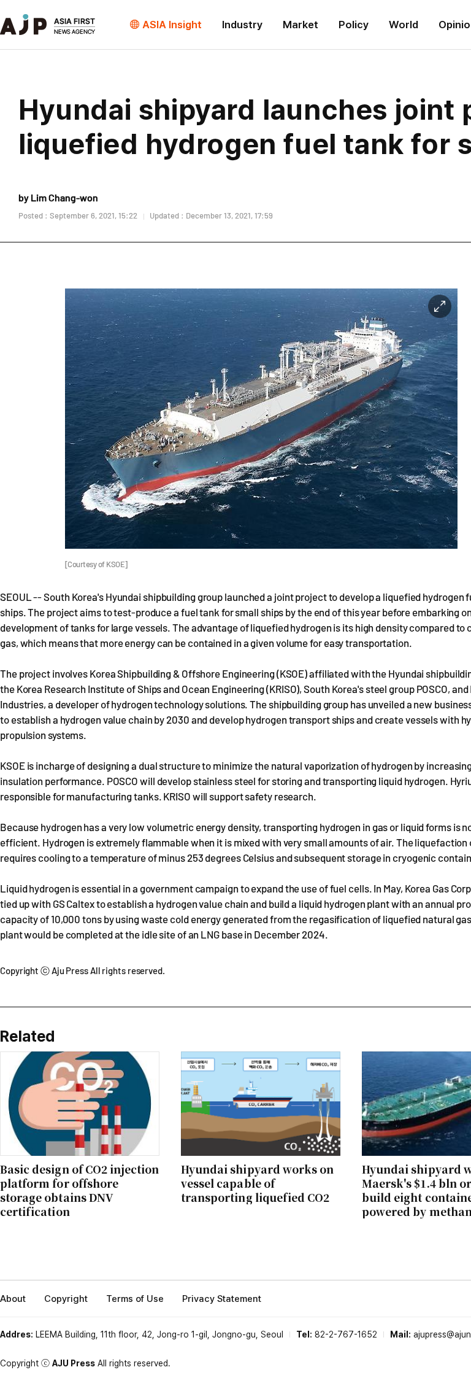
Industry (242, 24)
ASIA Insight (172, 24)
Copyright (66, 1298)
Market (300, 24)
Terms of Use (135, 1298)
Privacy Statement (221, 1298)
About (13, 1298)
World (403, 24)
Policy (354, 24)
